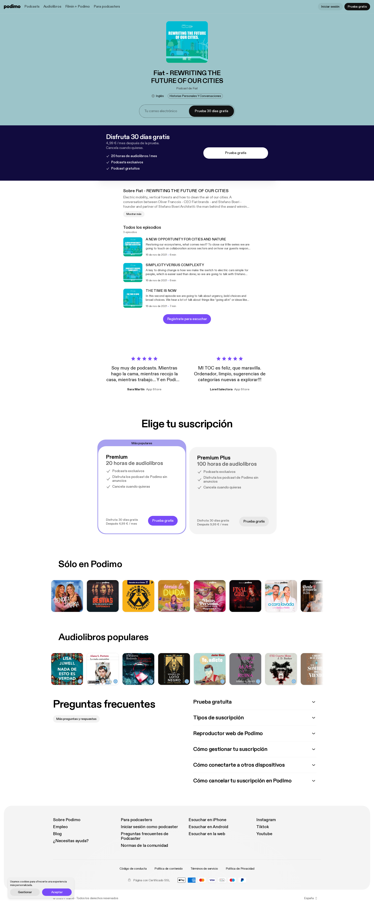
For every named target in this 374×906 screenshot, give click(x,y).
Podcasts (32, 6)
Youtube (264, 834)
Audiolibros (52, 6)
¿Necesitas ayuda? (71, 841)
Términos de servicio (204, 869)
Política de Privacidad (240, 869)
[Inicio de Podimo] (12, 6)
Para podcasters (107, 6)
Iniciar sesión (330, 7)
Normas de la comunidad (144, 845)
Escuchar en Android (208, 826)
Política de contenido (168, 869)
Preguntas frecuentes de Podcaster (144, 836)
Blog (57, 834)
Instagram (266, 819)
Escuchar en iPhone (207, 819)
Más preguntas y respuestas (76, 719)
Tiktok (262, 826)
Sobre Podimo (66, 819)
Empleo (60, 826)
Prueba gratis (357, 7)
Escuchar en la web (207, 834)
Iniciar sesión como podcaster (149, 826)
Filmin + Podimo (77, 6)
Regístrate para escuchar (187, 319)
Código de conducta (133, 869)
